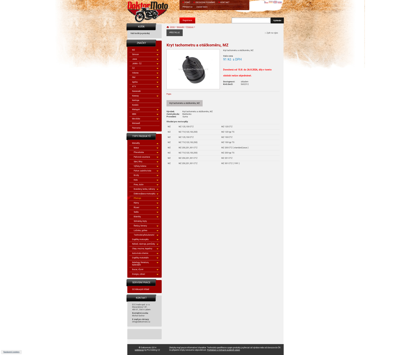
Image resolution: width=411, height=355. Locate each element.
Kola (136, 180)
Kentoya (135, 100)
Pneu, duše (138, 184)
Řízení (136, 207)
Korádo (135, 105)
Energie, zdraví (138, 274)
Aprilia (135, 82)
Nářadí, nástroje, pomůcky (143, 244)
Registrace (187, 20)
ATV (134, 86)
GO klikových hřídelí (140, 289)
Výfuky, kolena (140, 166)
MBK (134, 114)
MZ (133, 50)
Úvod (172, 27)
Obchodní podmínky (205, 2)
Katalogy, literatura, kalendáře (140, 263)
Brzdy (136, 175)
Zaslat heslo (201, 7)
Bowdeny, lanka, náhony (144, 189)
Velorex (135, 73)
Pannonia (136, 128)
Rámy (136, 203)
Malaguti (136, 109)
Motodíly (136, 143)
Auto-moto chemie (140, 253)
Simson (135, 54)
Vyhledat (277, 20)
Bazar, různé (137, 269)
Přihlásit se (187, 7)
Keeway (135, 96)
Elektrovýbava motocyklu (144, 194)
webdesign (139, 350)
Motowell (136, 123)
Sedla (136, 212)
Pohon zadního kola (142, 171)
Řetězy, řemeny (140, 226)
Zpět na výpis (272, 33)
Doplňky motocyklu (140, 239)
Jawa (134, 59)
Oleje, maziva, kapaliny (142, 248)
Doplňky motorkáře (140, 258)
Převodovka (139, 152)
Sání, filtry (138, 161)
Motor (136, 148)
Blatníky (137, 217)
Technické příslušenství (144, 235)
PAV (134, 77)
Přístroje (137, 198)
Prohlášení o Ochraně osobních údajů (223, 350)
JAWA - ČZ (137, 63)
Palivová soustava (142, 157)
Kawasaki (136, 91)
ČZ (133, 68)
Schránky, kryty (140, 221)
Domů (187, 2)
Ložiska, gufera (140, 230)
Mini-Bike (136, 119)
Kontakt (225, 2)
